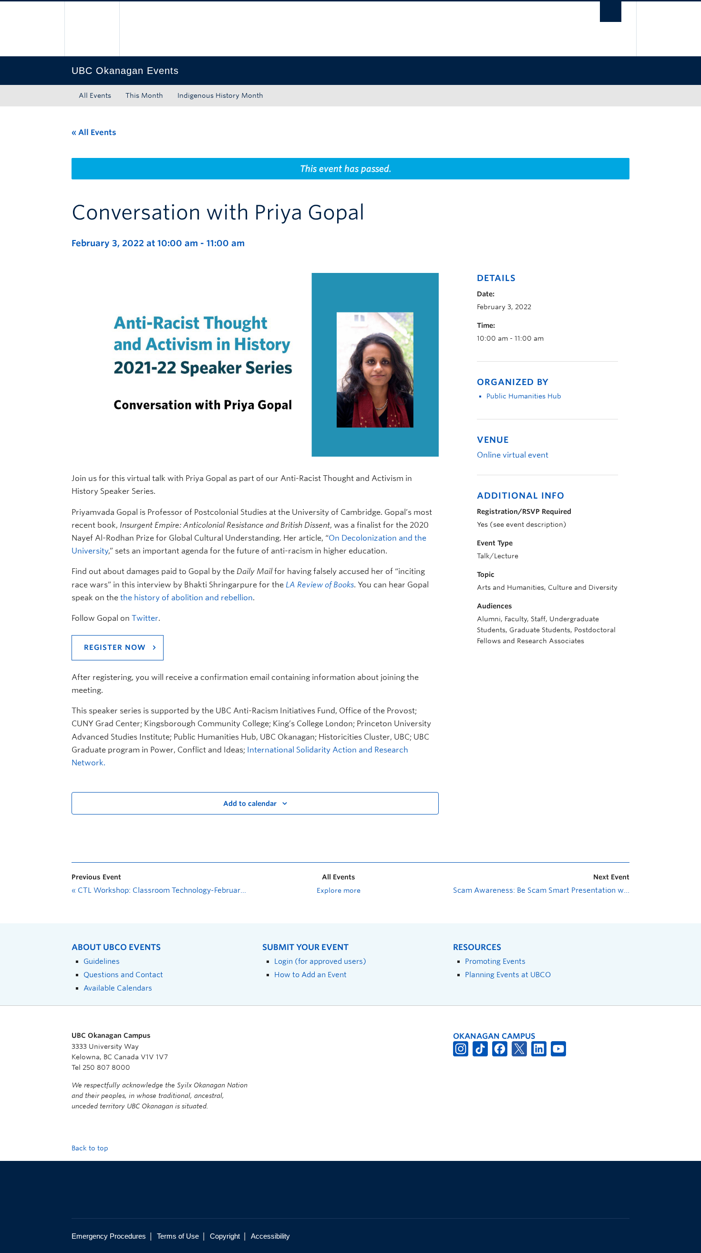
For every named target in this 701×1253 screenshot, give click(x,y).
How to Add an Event (310, 975)
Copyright (225, 1236)
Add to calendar (250, 803)
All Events (95, 95)
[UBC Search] (610, 11)
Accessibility (270, 1236)
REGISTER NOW (115, 647)
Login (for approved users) (320, 961)
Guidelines (101, 961)
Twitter (145, 618)
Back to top (91, 1148)
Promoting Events (495, 961)
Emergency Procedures (109, 1236)
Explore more (339, 890)
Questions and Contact (123, 975)
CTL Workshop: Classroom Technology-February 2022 (160, 890)
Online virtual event (512, 454)
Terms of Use (178, 1236)
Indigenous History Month (220, 95)
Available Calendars (117, 988)
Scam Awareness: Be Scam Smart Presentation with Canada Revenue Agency (541, 890)
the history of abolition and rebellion (186, 597)
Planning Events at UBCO (508, 975)
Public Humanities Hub (523, 396)
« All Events (94, 132)
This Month (144, 95)
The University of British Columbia (91, 28)
